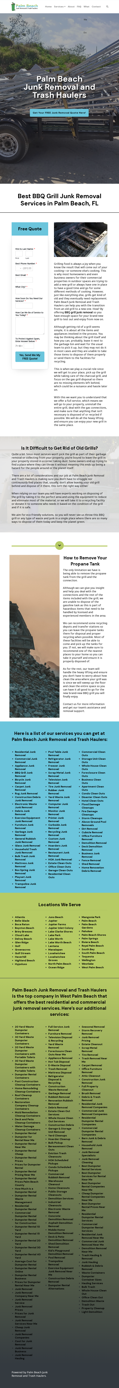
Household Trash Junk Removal (26, 851)
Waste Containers (93, 1272)
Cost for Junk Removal (23, 1342)
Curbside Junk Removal (57, 826)
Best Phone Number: (26, 263)
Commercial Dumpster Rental (25, 1214)
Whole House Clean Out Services (60, 1119)
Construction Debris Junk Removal (28, 798)
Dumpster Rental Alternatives (59, 1287)
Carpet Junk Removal (23, 788)
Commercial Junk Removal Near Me (93, 1243)
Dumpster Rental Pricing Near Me (25, 1173)
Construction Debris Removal (61, 1280)
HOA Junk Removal (60, 859)
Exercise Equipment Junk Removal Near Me (61, 1271)
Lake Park (54, 935)
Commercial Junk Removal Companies (94, 1112)
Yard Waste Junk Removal (59, 798)
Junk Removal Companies (23, 1336)
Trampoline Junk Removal (25, 885)
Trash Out (88, 1304)
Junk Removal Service (23, 1301)
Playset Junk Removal (23, 878)
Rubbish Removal (59, 1097)
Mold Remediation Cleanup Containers (27, 1114)
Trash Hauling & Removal (92, 1257)
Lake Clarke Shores (60, 931)
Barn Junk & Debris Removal (94, 1140)
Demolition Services (61, 1198)
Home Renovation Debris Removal (93, 869)
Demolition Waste (93, 1301)
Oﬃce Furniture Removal (92, 1070)
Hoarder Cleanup (59, 1139)
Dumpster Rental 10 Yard (27, 1228)
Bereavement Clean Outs (61, 1148)
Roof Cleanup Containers (23, 1097)
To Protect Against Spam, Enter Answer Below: (27, 340)
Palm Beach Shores (94, 935)
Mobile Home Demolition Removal (60, 1231)
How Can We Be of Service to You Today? (29, 313)
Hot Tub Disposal (59, 1061)
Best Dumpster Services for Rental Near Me (94, 1176)
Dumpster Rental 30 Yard (27, 1249)
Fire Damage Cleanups (90, 813)
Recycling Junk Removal (57, 833)
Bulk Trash (88, 1287)
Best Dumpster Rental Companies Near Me (93, 1186)
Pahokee (87, 931)
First (17, 258)
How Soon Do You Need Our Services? (29, 299)
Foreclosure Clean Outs (93, 774)
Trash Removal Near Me (94, 1060)
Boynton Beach (24, 928)
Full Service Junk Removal (59, 1028)
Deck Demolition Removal (92, 848)
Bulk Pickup (55, 1142)
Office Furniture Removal (92, 837)
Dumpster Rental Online (25, 1270)
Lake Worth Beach (59, 942)
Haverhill (20, 957)
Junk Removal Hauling (23, 1356)
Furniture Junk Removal (24, 826)
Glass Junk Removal (27, 845)
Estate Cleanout (92, 1044)
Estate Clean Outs (60, 863)
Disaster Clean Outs (94, 797)
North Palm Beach (59, 964)
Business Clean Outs (91, 781)
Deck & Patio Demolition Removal (60, 1238)
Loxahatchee (56, 953)
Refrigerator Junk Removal (59, 760)
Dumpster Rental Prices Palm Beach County (26, 1182)
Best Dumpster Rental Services (91, 1167)
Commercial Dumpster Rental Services (92, 1227)
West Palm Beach (93, 967)
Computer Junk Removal (58, 805)
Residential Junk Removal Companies (94, 1105)
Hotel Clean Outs (92, 800)
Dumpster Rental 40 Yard (28, 1256)
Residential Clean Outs (59, 875)
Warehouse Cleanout (55, 1182)
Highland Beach (25, 960)
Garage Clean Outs (60, 870)
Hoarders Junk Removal (57, 847)
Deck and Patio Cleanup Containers (27, 1121)
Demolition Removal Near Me (94, 1250)
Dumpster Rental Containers (25, 1076)
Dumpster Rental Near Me (25, 1145)
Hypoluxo (21, 964)
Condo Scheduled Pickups (59, 1168)
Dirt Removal (90, 828)
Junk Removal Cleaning (90, 1160)
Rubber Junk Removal (56, 791)
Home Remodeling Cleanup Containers (27, 1090)
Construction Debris (61, 1125)
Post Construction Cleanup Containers (27, 1083)
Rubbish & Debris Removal (92, 1267)
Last (27, 258)
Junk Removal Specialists (90, 1153)
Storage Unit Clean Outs (94, 760)
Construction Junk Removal (93, 1081)
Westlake (88, 964)
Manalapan (55, 949)
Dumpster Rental (25, 1133)
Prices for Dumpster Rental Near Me (28, 1283)
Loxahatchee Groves (56, 958)
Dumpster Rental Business (25, 1276)
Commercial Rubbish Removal (59, 1175)
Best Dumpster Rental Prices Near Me (93, 1207)
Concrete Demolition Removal (60, 1217)
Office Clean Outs (59, 866)
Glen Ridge (22, 942)
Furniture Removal (60, 1033)
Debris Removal (58, 1107)
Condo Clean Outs (93, 793)
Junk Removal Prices (23, 1308)
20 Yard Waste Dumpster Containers (24, 1030)
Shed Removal (91, 864)
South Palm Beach (93, 953)
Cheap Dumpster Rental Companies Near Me (93, 1197)
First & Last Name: (25, 249)
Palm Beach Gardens (89, 926)
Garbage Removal (59, 1093)
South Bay (88, 949)
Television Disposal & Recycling (60, 1039)
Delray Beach (23, 939)
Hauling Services (92, 1283)
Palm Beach (89, 920)
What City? (21, 287)
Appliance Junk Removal (24, 767)
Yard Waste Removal (55, 1046)
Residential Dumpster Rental (25, 1207)
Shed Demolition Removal (58, 1245)
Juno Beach (55, 917)
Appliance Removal (60, 1058)
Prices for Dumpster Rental (28, 1166)
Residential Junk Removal (25, 753)
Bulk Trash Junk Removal (25, 857)
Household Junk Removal (92, 1146)
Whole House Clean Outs (94, 767)
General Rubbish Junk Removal (25, 840)
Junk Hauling (90, 1262)
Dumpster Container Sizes (92, 1278)
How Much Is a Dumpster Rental (25, 1190)
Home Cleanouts (59, 1188)
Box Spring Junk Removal (25, 871)
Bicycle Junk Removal (23, 781)
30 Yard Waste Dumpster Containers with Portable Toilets (25, 1066)
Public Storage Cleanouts (57, 1193)
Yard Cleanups (57, 1135)
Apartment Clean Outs (93, 788)
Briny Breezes (23, 931)
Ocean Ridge (56, 967)
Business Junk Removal (91, 855)
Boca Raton (22, 924)
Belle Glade (22, 920)
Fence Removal (91, 860)
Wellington (88, 960)
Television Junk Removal (58, 781)
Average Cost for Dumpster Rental (26, 1263)
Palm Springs (90, 938)
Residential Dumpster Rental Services (92, 1217)
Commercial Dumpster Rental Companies (92, 1131)
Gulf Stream (22, 953)
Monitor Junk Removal (56, 812)
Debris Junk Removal (22, 812)
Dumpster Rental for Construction (25, 1221)
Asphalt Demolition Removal (60, 1224)
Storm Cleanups (92, 818)
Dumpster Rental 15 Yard (27, 1235)
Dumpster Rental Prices (25, 1159)
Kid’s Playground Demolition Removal (60, 1252)
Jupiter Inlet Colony (60, 928)
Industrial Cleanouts (55, 1203)
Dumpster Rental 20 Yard (27, 1242)
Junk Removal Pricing (90, 1039)
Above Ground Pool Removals (94, 823)
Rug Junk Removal (26, 793)
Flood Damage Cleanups (91, 806)
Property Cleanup (93, 1308)
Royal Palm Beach (93, 945)
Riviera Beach (90, 942)
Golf (17, 946)
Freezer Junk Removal (56, 767)
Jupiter (52, 920)
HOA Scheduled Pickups (58, 1161)
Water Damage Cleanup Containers (27, 1128)
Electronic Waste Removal (59, 1210)
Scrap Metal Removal (89, 1049)
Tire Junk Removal (59, 786)
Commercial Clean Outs (93, 753)
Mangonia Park (91, 917)
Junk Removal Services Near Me (26, 1322)
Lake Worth (55, 939)
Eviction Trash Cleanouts (57, 1155)
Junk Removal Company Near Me (27, 1294)
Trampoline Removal (55, 1262)
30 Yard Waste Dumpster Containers (24, 1040)
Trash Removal (57, 1069)
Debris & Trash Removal (91, 1098)
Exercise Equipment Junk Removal (27, 819)
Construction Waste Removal (58, 1088)
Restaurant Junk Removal (58, 854)
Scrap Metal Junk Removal (59, 774)
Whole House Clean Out (94, 1292)
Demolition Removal (94, 843)
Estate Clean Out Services (59, 1112)
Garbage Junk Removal (24, 833)
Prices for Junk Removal (24, 1315)
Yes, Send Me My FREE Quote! (29, 356)
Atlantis (20, 917)
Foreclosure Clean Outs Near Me (60, 1052)
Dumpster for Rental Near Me (24, 1138)
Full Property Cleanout (90, 1088)
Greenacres (22, 949)
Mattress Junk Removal (24, 864)
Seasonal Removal (93, 1027)
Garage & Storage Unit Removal (59, 1130)
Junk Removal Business (23, 1349)
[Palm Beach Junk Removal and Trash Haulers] (23, 6)
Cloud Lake (22, 935)
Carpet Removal (92, 1065)
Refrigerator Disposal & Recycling (56, 1079)
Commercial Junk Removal (26, 760)
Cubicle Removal (92, 832)
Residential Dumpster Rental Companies (92, 1121)
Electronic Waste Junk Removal (26, 805)
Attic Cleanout (91, 1076)
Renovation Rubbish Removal (60, 1102)
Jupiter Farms (57, 924)
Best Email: (21, 275)
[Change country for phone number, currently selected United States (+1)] (18, 268)
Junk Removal (23, 1289)
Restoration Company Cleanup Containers (26, 1105)
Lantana (53, 946)
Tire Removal (90, 1055)
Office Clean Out (92, 1297)
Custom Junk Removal (56, 840)
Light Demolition (92, 1312)
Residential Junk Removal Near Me (93, 1236)
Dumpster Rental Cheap (25, 1152)
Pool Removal (56, 1257)
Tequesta (88, 956)
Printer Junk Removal (56, 819)
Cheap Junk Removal (22, 1329)
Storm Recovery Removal (92, 1032)
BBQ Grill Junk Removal (24, 774)
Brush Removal (91, 1093)
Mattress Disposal (60, 1072)
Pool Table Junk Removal (58, 753)
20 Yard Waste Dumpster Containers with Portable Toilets (25, 1052)
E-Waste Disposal (59, 1065)
